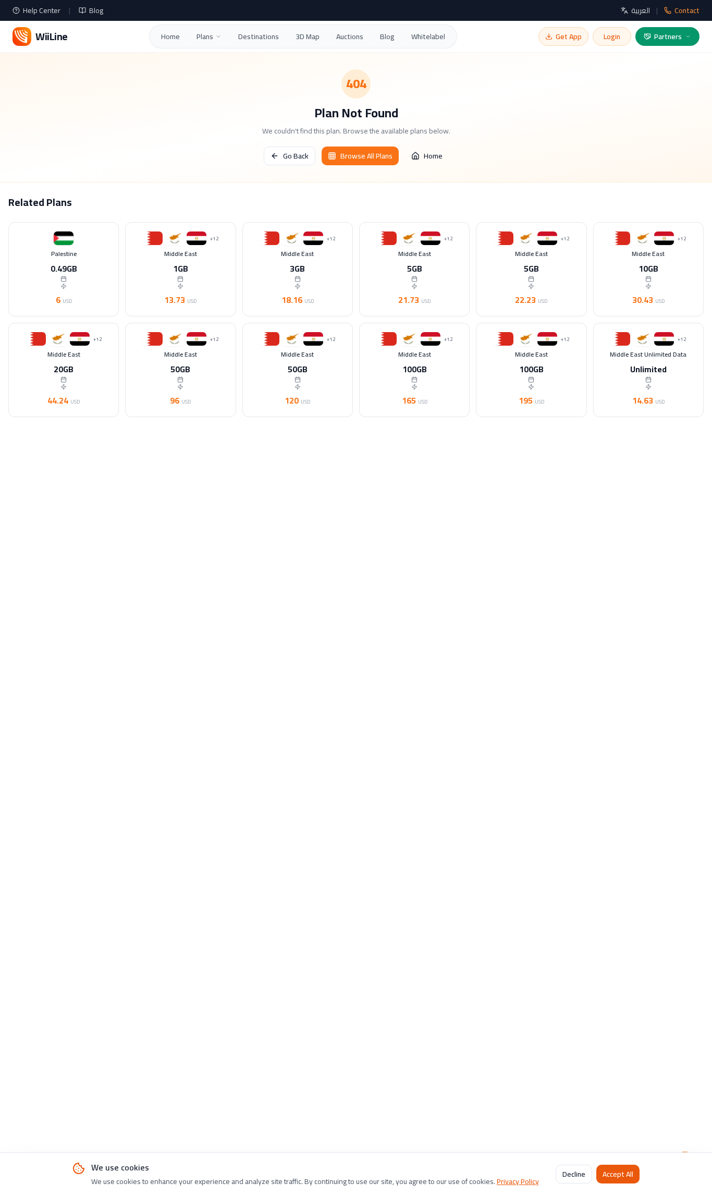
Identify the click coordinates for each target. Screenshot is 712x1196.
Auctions (349, 36)
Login (612, 36)
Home (170, 36)
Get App (569, 36)
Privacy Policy (518, 1181)
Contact (686, 10)
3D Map (308, 36)
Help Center (41, 10)
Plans (205, 36)
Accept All (618, 1174)
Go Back (296, 156)
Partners (668, 36)
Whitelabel (428, 36)
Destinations (258, 36)
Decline (573, 1174)
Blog (96, 10)
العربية (640, 10)
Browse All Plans (366, 156)
